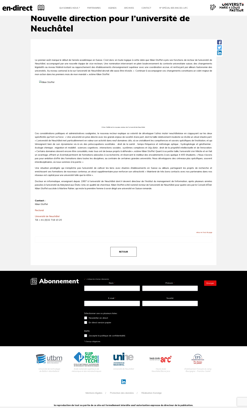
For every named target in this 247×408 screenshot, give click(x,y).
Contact (146, 8)
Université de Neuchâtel (47, 216)
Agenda (112, 8)
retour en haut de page (204, 232)
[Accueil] (17, 8)
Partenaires (94, 8)
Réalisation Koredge (151, 393)
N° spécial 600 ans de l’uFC (173, 8)
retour (123, 251)
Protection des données (122, 393)
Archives (129, 8)
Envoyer (210, 283)
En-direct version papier (100, 322)
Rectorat (39, 210)
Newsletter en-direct (98, 318)
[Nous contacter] (213, 7)
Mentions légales (93, 393)
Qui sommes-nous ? (69, 8)
